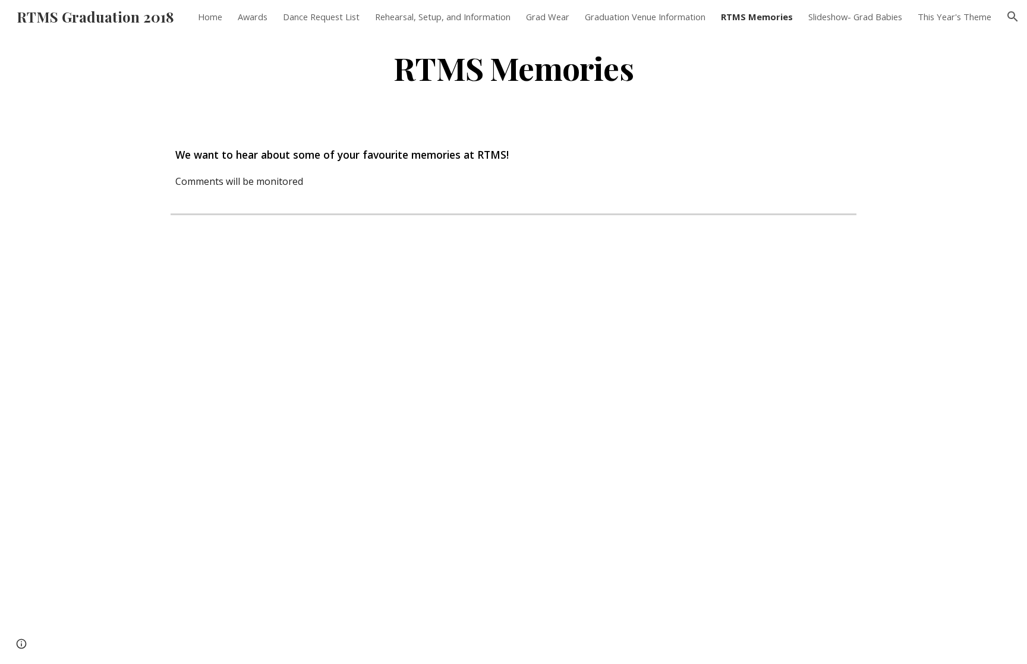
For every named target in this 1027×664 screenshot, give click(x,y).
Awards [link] (252, 17)
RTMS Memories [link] (757, 17)
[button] (1012, 16)
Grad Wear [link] (547, 17)
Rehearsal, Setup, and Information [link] (443, 17)
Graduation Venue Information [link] (645, 17)
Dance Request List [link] (321, 17)
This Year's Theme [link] (954, 17)
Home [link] (210, 17)
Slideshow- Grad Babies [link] (855, 17)
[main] (513, 67)
